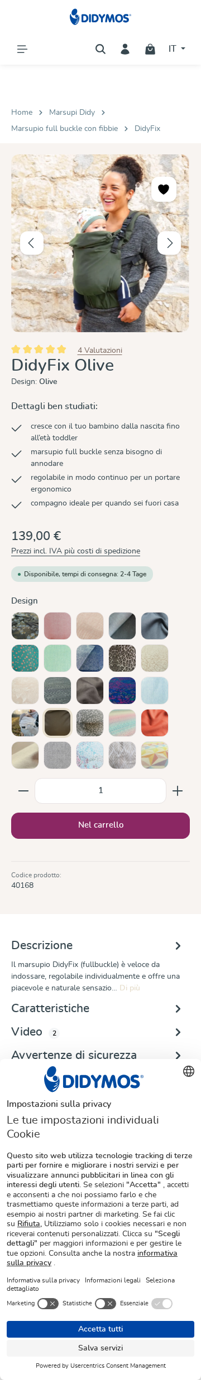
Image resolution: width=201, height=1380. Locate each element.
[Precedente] (32, 243)
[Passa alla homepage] (101, 16)
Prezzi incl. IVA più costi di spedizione (75, 551)
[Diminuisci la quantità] (23, 791)
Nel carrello (100, 825)
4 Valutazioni (100, 350)
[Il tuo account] (125, 49)
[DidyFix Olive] (100, 243)
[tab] (97, 965)
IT (174, 49)
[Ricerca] (100, 49)
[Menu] (22, 49)
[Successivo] (169, 243)
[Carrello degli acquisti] (150, 49)
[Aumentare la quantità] (178, 791)
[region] (100, 243)
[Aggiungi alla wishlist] (163, 189)
